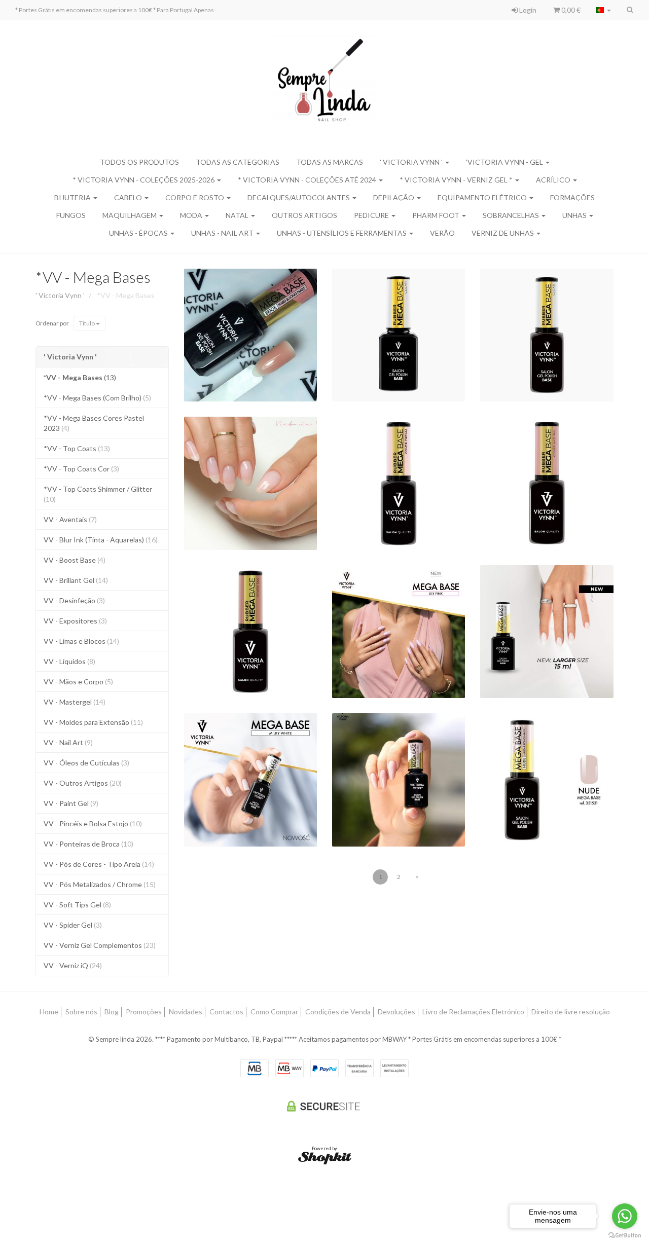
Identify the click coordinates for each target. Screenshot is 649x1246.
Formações (572, 197)
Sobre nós (81, 1011)
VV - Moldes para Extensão (93, 722)
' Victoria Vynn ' (412, 162)
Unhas (575, 215)
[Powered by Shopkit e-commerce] (324, 1157)
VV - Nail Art (68, 742)
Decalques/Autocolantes (299, 197)
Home (49, 1011)
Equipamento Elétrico (483, 197)
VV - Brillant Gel (76, 580)
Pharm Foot (436, 215)
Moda (192, 215)
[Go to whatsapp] (624, 1216)
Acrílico (554, 179)
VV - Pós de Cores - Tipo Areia (99, 864)
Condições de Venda (338, 1011)
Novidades (185, 1011)
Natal (238, 215)
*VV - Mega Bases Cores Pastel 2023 (94, 423)
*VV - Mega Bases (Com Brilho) (97, 397)
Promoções (144, 1011)
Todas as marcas (329, 162)
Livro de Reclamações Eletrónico (473, 1011)
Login (527, 10)
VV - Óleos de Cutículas (86, 762)
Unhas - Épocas (139, 233)
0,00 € (570, 10)
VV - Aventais (70, 519)
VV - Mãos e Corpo (78, 681)
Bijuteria (73, 197)
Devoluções (396, 1011)
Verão (442, 233)
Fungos (71, 215)
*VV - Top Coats (77, 448)
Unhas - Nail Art (223, 233)
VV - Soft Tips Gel (77, 904)
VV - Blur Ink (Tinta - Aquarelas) (101, 539)
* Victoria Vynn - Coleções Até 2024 (308, 179)
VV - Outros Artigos (83, 783)
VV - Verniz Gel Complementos (100, 945)
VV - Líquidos (69, 661)
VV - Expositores (75, 620)
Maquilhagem (130, 215)
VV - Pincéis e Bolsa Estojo (93, 823)
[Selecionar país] (603, 10)
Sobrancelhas (511, 215)
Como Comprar (274, 1011)
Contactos (226, 1011)
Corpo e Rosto (195, 197)
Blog (111, 1011)
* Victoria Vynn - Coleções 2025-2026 (144, 179)
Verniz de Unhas (503, 233)
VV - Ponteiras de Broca (88, 843)
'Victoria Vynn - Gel (505, 162)
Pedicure (372, 215)
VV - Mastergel (74, 702)
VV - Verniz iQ (73, 965)
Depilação (394, 197)
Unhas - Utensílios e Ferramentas (342, 233)
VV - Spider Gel (73, 925)
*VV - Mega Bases (93, 277)
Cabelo (128, 197)
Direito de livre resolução (570, 1011)
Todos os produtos (139, 162)
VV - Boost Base (74, 560)
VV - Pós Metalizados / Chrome (100, 884)
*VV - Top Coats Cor (81, 468)
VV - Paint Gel (71, 803)
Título (87, 323)
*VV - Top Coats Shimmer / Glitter (98, 494)
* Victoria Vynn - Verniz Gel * (457, 179)
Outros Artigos (304, 215)
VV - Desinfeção (74, 600)
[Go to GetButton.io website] (624, 1235)
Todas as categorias (237, 162)
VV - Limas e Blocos (81, 641)
